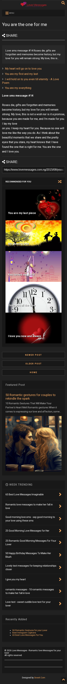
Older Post (33, 364)
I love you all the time (22, 305)
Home (33, 372)
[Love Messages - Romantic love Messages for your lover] (33, 5)
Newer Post (33, 355)
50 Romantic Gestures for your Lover (29, 630)
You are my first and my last (21, 74)
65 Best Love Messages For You (27, 635)
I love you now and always (24, 336)
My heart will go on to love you (23, 68)
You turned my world (21, 274)
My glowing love (18, 243)
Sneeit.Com (39, 677)
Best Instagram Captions (24, 633)
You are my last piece (22, 213)
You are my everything (18, 88)
